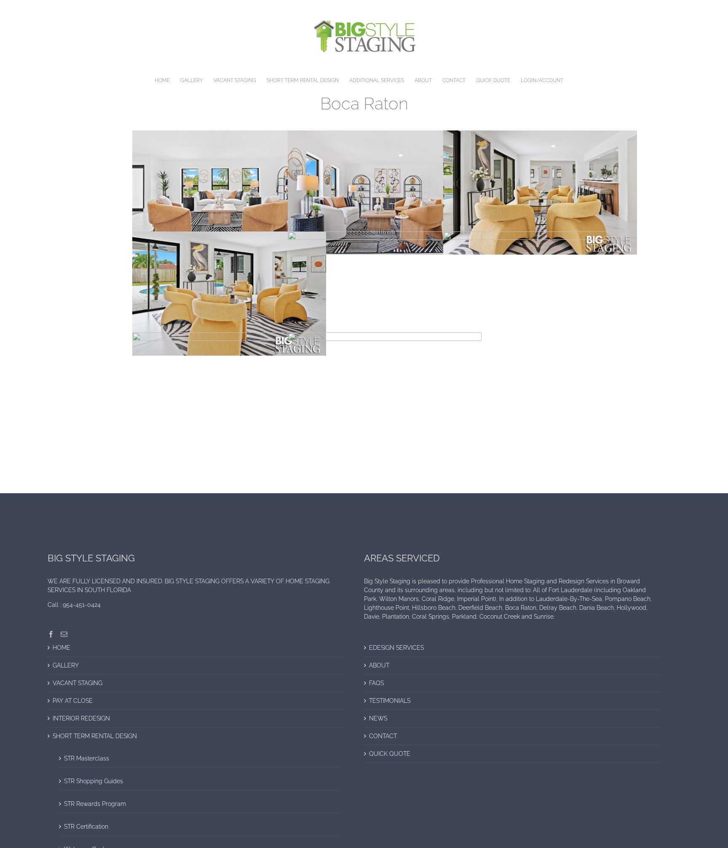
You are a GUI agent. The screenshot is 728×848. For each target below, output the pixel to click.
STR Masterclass (86, 758)
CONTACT (383, 736)
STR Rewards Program (95, 803)
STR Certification (86, 826)
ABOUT (379, 665)
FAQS (376, 683)
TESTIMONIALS (389, 700)
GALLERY (66, 665)
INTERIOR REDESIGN (81, 718)
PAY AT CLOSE (73, 700)
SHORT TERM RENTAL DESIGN (95, 736)
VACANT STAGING (77, 683)
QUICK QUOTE (389, 753)
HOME (61, 647)
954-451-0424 (82, 604)
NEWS (378, 718)
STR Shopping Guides (93, 781)
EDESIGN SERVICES (396, 647)
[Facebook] (51, 634)
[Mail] (64, 634)
